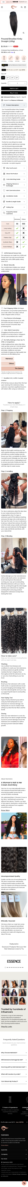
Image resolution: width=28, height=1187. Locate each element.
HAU (3, 1)
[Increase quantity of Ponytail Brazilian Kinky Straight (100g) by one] (25, 83)
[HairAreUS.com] (14, 7)
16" (3, 77)
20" (8, 77)
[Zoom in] (23, 33)
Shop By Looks (6, 1026)
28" (17, 77)
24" (12, 77)
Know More (5, 810)
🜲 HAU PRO (9, 1)
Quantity (3, 83)
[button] (25, 7)
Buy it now (14, 93)
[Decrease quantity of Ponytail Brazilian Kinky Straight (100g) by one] (10, 83)
